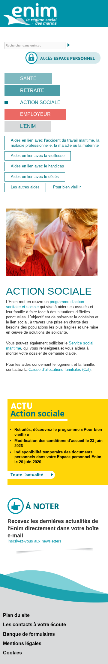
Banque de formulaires (29, 634)
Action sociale (40, 102)
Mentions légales (22, 643)
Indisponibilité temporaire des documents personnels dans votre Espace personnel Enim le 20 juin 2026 (57, 457)
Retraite (32, 90)
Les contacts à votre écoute (34, 624)
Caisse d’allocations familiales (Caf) (59, 369)
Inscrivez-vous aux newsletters (35, 541)
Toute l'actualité (26, 474)
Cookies (12, 652)
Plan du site (16, 615)
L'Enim (28, 126)
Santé (28, 78)
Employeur (35, 114)
